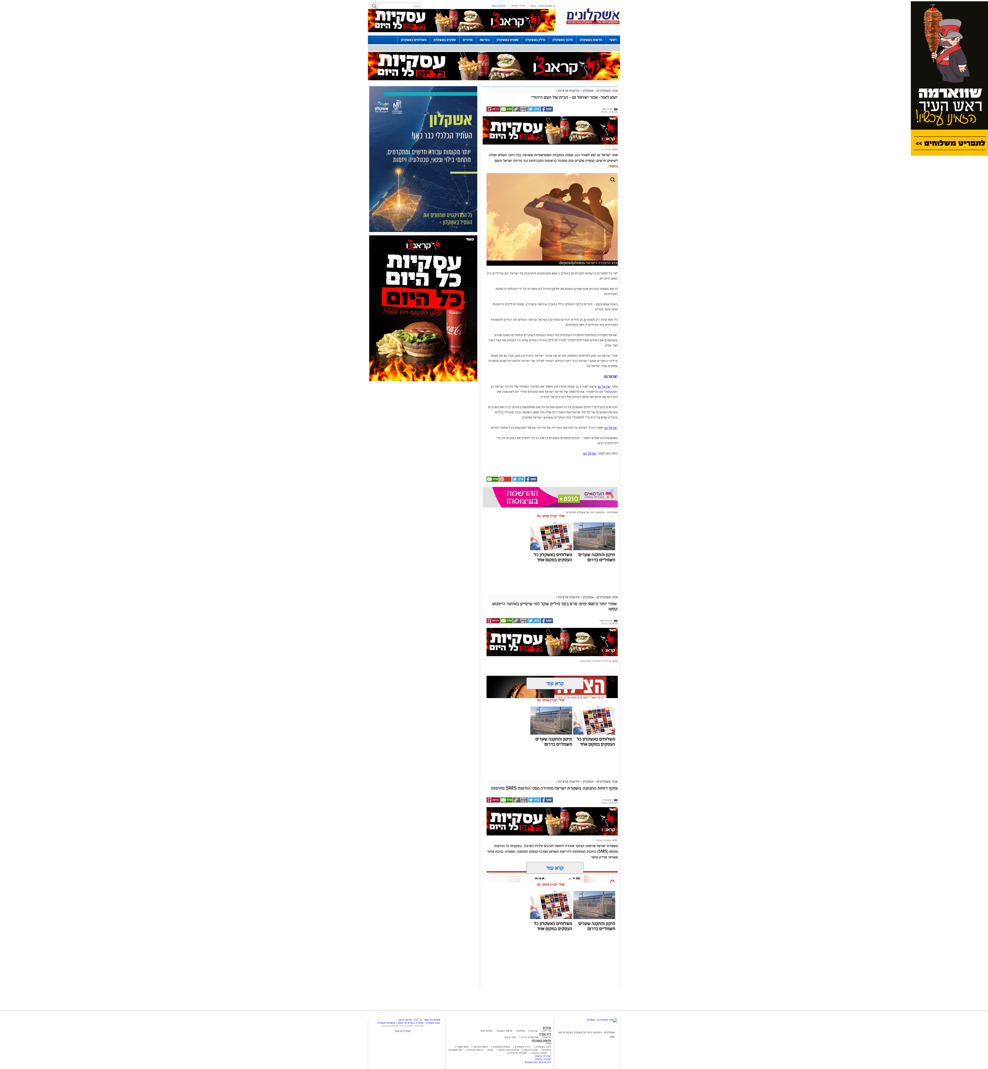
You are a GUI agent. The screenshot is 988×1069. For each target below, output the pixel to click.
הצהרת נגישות (543, 1056)
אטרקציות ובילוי (530, 1037)
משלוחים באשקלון (414, 40)
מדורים (468, 40)
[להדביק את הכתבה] (505, 481)
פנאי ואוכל (462, 1046)
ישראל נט (606, 149)
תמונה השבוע (539, 1053)
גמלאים (521, 1030)
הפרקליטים (486, 1030)
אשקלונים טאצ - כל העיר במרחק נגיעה (419, 1019)
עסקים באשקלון (445, 40)
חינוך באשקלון (562, 40)
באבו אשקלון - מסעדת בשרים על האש (419, 1023)
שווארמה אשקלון (386, 1023)
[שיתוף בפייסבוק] (546, 110)
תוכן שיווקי (510, 1037)
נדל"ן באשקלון (535, 40)
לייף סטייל (545, 1034)
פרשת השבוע (504, 1030)
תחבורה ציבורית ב (517, 1053)
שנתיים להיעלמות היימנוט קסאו (595, 661)
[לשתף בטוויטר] (534, 110)
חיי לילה (546, 1030)
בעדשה (485, 40)
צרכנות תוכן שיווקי (508, 1050)
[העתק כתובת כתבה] (520, 110)
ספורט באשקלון (507, 40)
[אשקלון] (593, 23)
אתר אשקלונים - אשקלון (600, 90)
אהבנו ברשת (531, 1050)
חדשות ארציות (568, 90)
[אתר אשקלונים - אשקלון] (602, 1019)
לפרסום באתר (498, 5)
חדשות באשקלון (591, 40)
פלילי (548, 1043)
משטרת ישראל (603, 840)
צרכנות (533, 1030)
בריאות (547, 1037)
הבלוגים (547, 1050)
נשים (490, 1050)
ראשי (613, 40)
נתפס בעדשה (480, 1046)
